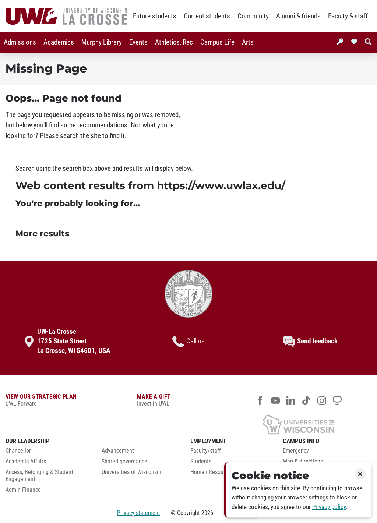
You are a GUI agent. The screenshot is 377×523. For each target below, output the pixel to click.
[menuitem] (20, 42)
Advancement (118, 451)
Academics (58, 42)
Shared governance (124, 461)
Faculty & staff (348, 16)
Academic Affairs (26, 461)
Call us (195, 341)
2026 (207, 512)
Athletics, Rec (174, 42)
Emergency (296, 451)
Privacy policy (329, 506)
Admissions (20, 42)
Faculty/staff (205, 451)
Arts (248, 42)
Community (253, 16)
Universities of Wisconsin (131, 472)
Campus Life (217, 42)
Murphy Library (101, 42)
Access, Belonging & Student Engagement (39, 476)
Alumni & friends (298, 16)
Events (138, 42)
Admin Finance (23, 490)
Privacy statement (138, 512)
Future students (154, 16)
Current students (207, 16)
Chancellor (18, 451)
